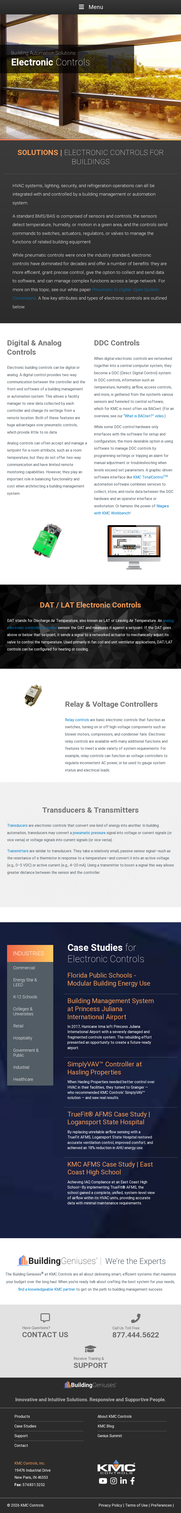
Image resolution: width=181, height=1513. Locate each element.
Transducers (17, 825)
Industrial (21, 1067)
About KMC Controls (115, 1416)
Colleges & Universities (23, 1011)
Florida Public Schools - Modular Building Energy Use (108, 979)
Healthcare (23, 1079)
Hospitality (22, 1038)
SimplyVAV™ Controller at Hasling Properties (104, 1068)
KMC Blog (106, 1426)
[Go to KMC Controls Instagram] (113, 1482)
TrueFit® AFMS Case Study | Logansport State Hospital (108, 1118)
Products (22, 1416)
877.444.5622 (135, 1334)
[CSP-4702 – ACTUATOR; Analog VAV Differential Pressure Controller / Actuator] (47, 540)
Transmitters (18, 851)
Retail (18, 1026)
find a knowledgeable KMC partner (46, 1289)
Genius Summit (110, 1436)
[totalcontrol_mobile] (133, 547)
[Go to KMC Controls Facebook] (132, 1482)
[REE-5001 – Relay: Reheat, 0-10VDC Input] (32, 694)
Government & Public (26, 1053)
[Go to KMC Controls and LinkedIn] (123, 1482)
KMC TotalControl (150, 477)
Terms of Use (136, 1505)
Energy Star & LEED (25, 982)
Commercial (24, 968)
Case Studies (25, 1426)
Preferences (161, 1505)
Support (21, 1436)
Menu (96, 7)
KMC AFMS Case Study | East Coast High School (110, 1168)
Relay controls (77, 720)
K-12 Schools (25, 997)
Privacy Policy (110, 1505)
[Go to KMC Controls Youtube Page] (103, 1482)
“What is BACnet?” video (143, 416)
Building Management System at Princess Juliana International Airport (110, 1009)
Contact (21, 1445)
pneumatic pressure (89, 833)
